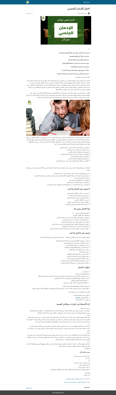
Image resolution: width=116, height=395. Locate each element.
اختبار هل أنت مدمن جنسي (70, 382)
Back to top (29, 388)
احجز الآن (87, 373)
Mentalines (78, 297)
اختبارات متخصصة (79, 378)
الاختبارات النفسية (70, 378)
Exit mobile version (58, 392)
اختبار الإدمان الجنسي (82, 382)
